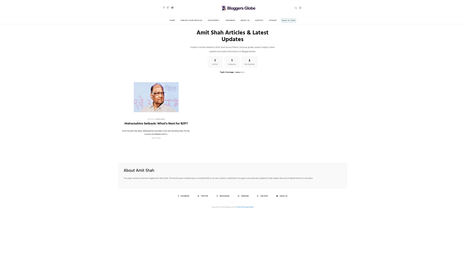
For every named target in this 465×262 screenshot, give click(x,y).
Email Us (283, 196)
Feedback (230, 20)
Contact (259, 20)
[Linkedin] (172, 8)
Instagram (224, 196)
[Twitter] (168, 8)
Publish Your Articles (191, 20)
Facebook (185, 196)
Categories (213, 20)
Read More (156, 138)
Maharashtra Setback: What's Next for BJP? (156, 123)
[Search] (295, 8)
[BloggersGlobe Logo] (238, 7)
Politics (239, 72)
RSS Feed (264, 196)
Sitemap (272, 20)
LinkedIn (245, 196)
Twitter (204, 196)
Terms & (240, 207)
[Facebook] (163, 8)
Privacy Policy (248, 207)
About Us (245, 20)
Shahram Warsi (131, 109)
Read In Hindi (288, 20)
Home (172, 20)
